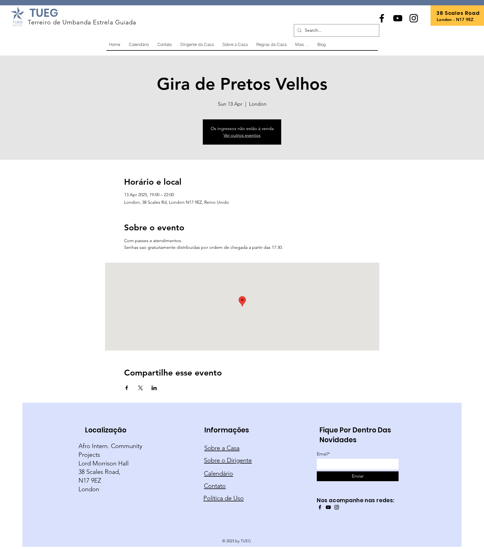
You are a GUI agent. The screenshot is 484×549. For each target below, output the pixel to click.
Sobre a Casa (221, 448)
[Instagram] (413, 18)
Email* (323, 454)
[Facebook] (381, 18)
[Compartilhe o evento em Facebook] (126, 388)
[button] (302, 44)
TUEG (43, 13)
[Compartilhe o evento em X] (140, 388)
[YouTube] (397, 18)
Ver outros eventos (242, 135)
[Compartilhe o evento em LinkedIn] (154, 388)
